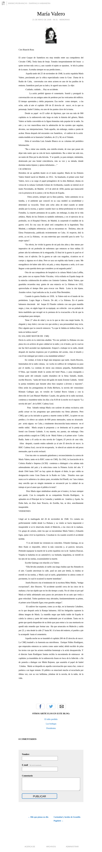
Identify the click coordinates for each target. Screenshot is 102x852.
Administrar (72, 847)
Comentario (27, 776)
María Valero (51, 14)
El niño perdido (51, 719)
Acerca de (30, 847)
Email (61, 706)
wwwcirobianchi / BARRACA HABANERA (29, 3)
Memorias (65, 20)
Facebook (40, 706)
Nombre (25, 754)
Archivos (51, 847)
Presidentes (51, 728)
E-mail (32, 765)
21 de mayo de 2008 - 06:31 (45, 20)
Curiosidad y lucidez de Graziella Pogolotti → (67, 819)
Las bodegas (51, 724)
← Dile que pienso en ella (38, 817)
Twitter (51, 706)
